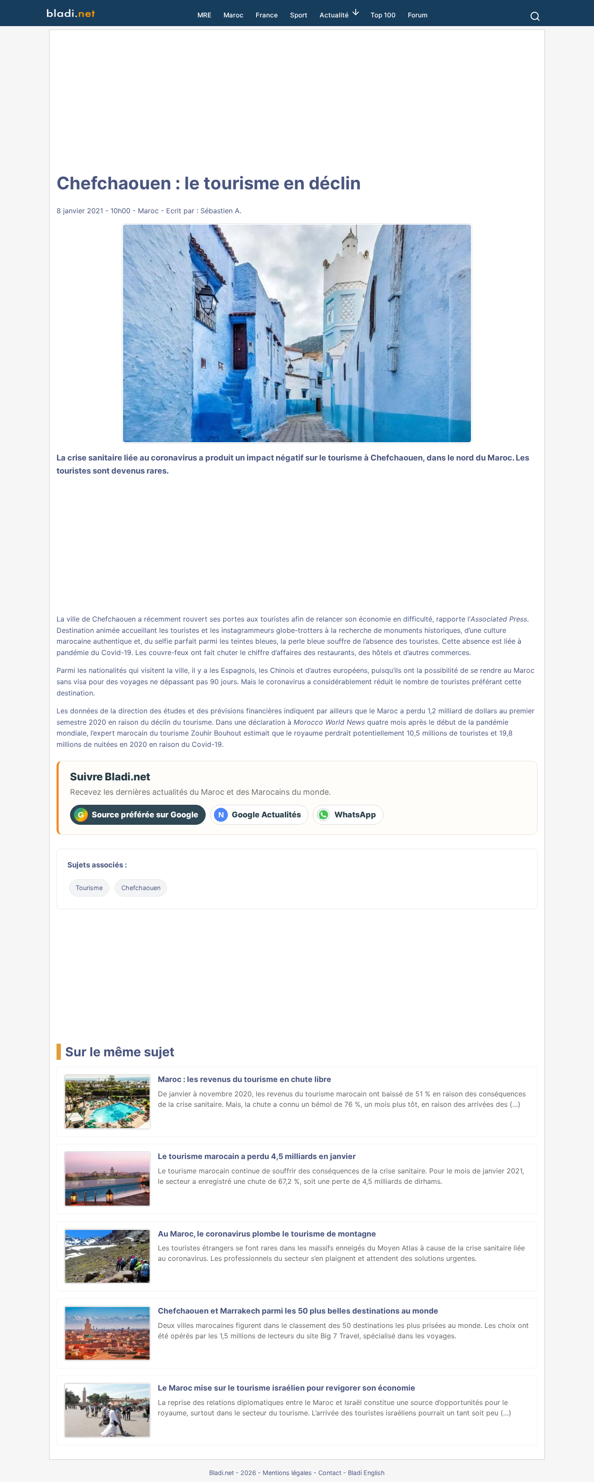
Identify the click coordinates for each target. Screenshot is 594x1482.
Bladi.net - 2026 (232, 1472)
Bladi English (366, 1472)
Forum (417, 15)
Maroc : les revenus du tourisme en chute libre (244, 1079)
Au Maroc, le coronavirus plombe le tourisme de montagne (267, 1233)
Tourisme (89, 887)
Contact (329, 1472)
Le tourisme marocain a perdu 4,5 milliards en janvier (257, 1156)
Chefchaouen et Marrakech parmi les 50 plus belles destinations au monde (298, 1310)
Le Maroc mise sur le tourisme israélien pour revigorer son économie (286, 1387)
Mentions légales (287, 1472)
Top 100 (383, 15)
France (267, 15)
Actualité (334, 15)
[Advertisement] (306, 100)
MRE (204, 15)
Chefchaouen (396, 457)
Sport (298, 15)
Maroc (234, 15)
